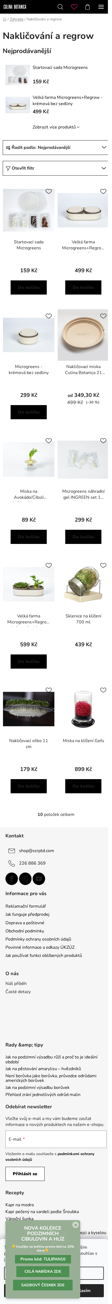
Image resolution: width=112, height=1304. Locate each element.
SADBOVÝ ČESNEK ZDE (42, 1285)
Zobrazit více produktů (54, 127)
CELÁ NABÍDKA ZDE (42, 1271)
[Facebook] (11, 879)
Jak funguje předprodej (27, 914)
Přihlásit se (25, 1174)
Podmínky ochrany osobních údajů (38, 939)
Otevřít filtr (23, 168)
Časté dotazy (18, 992)
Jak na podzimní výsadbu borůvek (37, 1087)
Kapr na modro (19, 1205)
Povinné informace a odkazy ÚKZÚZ (39, 947)
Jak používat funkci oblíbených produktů (43, 956)
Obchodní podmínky (24, 931)
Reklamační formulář (25, 906)
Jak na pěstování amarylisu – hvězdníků (43, 1069)
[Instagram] (25, 879)
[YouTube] (39, 879)
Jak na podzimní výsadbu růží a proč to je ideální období (51, 1059)
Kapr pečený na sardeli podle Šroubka (42, 1212)
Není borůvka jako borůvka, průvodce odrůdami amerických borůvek (51, 1078)
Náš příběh (16, 984)
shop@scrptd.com (36, 850)
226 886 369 (32, 863)
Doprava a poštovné (24, 923)
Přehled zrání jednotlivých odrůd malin (42, 1094)
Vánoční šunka (19, 1219)
